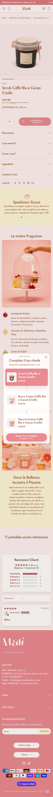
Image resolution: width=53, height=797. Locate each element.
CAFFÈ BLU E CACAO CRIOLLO (20, 18)
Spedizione (13, 103)
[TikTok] (29, 763)
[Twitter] (20, 183)
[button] (4, 8)
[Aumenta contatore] (14, 121)
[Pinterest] (24, 183)
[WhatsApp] (28, 183)
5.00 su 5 (33, 565)
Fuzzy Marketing (43, 791)
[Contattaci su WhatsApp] (47, 791)
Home (4, 18)
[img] (10, 608)
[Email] (33, 183)
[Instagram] (23, 763)
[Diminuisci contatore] (4, 121)
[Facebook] (15, 183)
